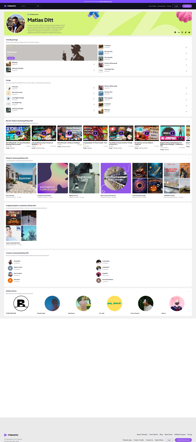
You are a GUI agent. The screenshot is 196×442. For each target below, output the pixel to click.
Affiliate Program (180, 434)
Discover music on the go (98, 1)
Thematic (13, 197)
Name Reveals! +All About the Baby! (68, 143)
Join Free (187, 6)
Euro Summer (10, 195)
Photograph (108, 57)
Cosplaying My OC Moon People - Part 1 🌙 (95, 143)
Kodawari (107, 45)
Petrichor (15, 87)
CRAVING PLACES (169, 195)
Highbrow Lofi (73, 195)
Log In (176, 6)
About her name (17, 92)
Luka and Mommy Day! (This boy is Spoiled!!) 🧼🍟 (42, 143)
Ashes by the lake (17, 68)
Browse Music (162, 6)
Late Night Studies (18, 98)
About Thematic (142, 434)
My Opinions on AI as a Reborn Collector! (144, 143)
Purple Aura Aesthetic (44, 195)
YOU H (139, 197)
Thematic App (127, 440)
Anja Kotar (71, 313)
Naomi (164, 313)
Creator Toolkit (139, 440)
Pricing (169, 6)
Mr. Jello (101, 313)
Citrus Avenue (135, 313)
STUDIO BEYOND (11, 313)
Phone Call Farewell (110, 63)
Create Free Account (183, 440)
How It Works (152, 6)
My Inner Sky (108, 51)
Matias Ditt (14, 64)
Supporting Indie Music (13, 243)
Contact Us (149, 440)
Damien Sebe (41, 313)
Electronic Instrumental (108, 195)
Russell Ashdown (173, 197)
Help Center (169, 434)
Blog (161, 434)
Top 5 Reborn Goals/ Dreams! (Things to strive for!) (120, 143)
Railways (15, 62)
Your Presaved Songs (138, 195)
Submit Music (159, 440)
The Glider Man (109, 69)
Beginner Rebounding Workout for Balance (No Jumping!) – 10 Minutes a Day (171, 144)
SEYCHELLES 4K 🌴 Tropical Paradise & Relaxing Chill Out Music (18, 143)
